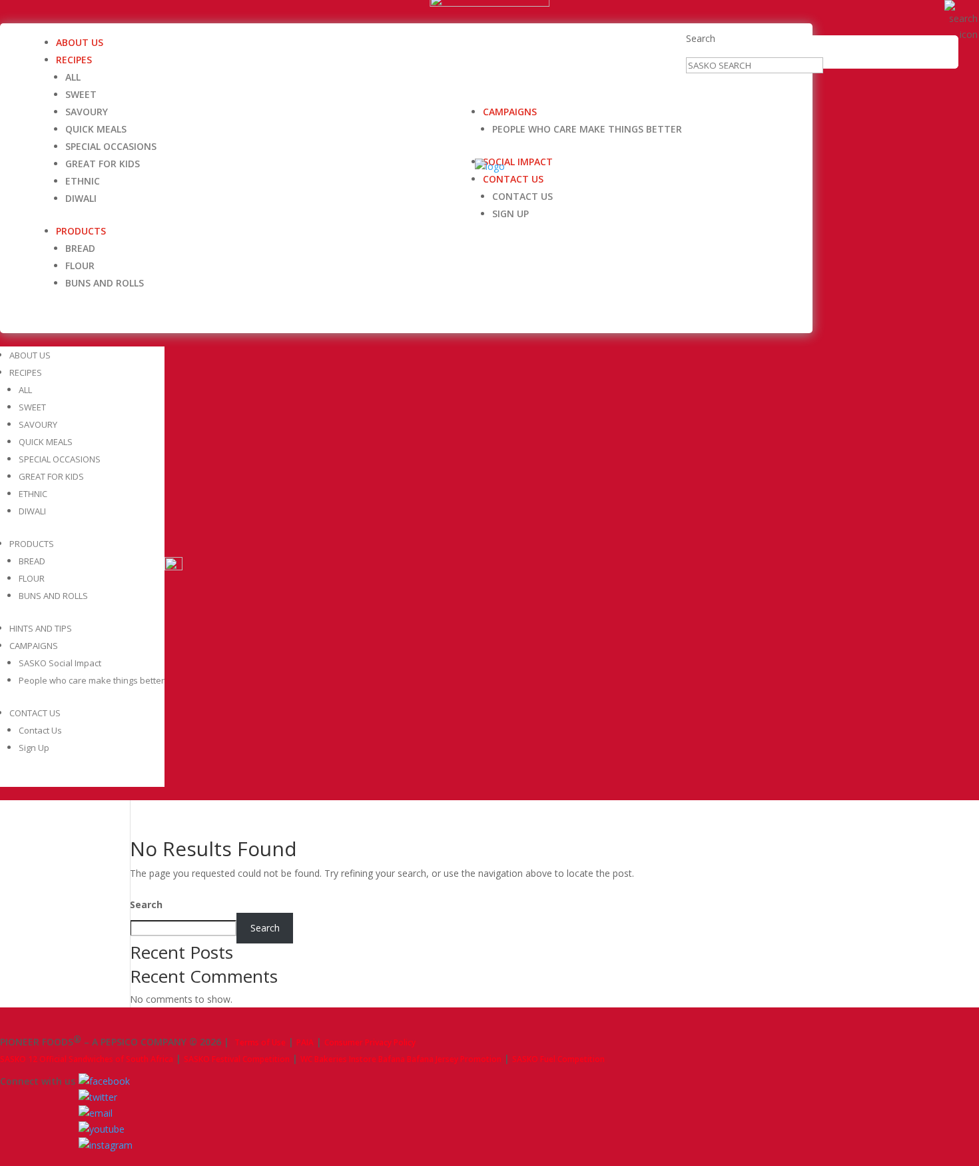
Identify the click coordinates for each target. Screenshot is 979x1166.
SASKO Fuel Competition (558, 1059)
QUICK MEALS (96, 129)
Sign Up (510, 213)
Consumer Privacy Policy (370, 1042)
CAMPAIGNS (510, 111)
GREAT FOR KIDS (102, 163)
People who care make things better (587, 129)
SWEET (81, 94)
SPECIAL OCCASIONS (111, 146)
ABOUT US (79, 42)
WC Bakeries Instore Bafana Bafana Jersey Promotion (400, 1059)
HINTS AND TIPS (40, 628)
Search (700, 38)
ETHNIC (82, 181)
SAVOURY (86, 111)
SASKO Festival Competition (237, 1059)
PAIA (305, 1042)
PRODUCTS (81, 231)
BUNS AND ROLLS (104, 283)
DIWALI (81, 198)
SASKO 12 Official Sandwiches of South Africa (86, 1059)
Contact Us (522, 196)
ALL (73, 77)
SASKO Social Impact (60, 663)
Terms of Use (260, 1042)
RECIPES (74, 59)
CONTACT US (513, 179)
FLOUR (80, 265)
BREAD (80, 248)
